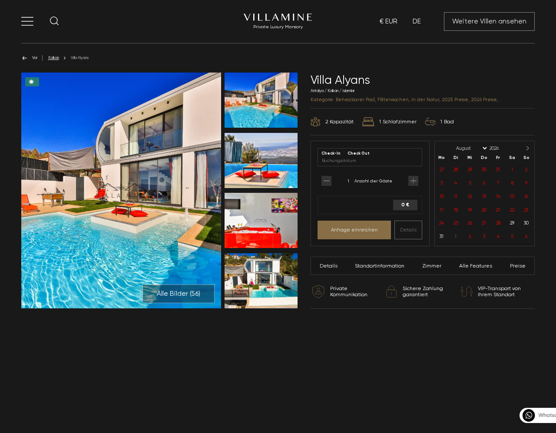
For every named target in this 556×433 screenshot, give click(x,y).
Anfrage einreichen (354, 230)
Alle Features (475, 266)
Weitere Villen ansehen (489, 21)
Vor (34, 57)
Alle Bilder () (178, 293)
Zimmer (431, 266)
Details (408, 230)
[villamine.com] (27, 21)
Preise (518, 266)
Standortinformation (379, 266)
